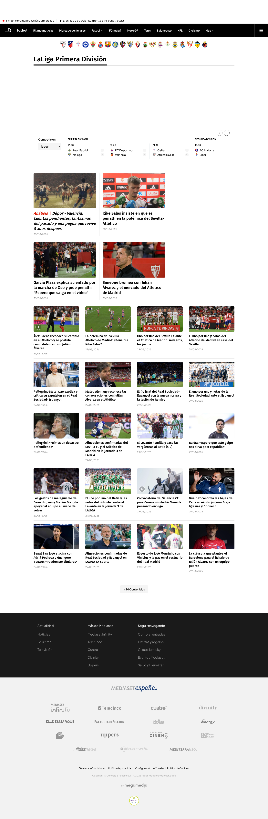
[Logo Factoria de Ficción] (109, 722)
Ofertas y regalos (151, 642)
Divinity (93, 657)
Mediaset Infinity (100, 634)
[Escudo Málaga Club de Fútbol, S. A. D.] (130, 44)
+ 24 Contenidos (134, 589)
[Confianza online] (134, 804)
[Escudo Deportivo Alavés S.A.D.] (85, 44)
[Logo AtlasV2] (84, 749)
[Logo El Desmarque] (60, 721)
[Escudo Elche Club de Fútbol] (93, 44)
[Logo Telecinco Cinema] (159, 735)
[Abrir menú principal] (261, 30)
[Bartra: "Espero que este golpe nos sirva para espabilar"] (211, 426)
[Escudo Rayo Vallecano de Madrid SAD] (152, 44)
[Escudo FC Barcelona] (108, 44)
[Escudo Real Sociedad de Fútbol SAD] (182, 44)
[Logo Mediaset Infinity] (60, 708)
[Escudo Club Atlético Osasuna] (137, 44)
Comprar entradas (151, 634)
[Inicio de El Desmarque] (8, 30)
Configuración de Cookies (149, 768)
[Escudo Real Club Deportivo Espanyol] (100, 44)
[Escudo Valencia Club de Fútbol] (197, 44)
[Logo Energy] (208, 722)
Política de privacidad (120, 768)
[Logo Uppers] (109, 735)
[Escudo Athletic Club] (63, 44)
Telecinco (95, 642)
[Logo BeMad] (60, 735)
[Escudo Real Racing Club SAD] (145, 44)
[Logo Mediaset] (134, 690)
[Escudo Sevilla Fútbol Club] (190, 44)
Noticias (43, 634)
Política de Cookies (178, 768)
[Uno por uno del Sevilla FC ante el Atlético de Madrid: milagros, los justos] (160, 319)
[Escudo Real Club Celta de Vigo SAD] (78, 44)
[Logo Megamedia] (136, 785)
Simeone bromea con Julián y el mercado (30, 20)
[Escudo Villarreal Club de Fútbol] (204, 44)
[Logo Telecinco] (109, 708)
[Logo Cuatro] (159, 708)
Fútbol (22, 30)
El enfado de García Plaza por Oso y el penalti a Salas (94, 20)
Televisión (44, 649)
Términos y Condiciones (92, 768)
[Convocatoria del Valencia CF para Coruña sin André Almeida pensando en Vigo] (160, 481)
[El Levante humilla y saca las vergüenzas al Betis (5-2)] (160, 426)
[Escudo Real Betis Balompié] (167, 44)
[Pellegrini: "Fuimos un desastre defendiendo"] (56, 426)
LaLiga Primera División (70, 59)
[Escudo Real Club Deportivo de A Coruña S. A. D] (160, 44)
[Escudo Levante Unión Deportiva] (122, 44)
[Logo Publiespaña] (134, 749)
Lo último (44, 642)
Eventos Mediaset (151, 657)
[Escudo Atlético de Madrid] (70, 44)
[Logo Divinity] (208, 708)
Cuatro (93, 649)
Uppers (93, 665)
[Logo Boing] (158, 722)
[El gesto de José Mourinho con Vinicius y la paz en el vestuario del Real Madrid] (160, 536)
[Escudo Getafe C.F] (115, 44)
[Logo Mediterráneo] (183, 749)
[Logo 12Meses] (207, 735)
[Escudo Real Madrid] (175, 44)
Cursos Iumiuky (149, 649)
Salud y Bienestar (150, 665)
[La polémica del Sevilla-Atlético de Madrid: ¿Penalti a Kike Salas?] (108, 319)
